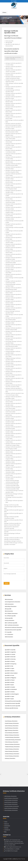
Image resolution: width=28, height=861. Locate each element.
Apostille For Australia (10, 649)
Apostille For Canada (10, 654)
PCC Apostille (8, 632)
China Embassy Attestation (11, 742)
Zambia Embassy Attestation (12, 753)
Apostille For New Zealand (11, 673)
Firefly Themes (21, 859)
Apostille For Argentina (10, 652)
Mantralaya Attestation (10, 606)
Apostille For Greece (10, 661)
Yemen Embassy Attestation (12, 756)
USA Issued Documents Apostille (13, 701)
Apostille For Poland (9, 680)
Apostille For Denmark (10, 656)
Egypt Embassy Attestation (11, 730)
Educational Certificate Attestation (13, 627)
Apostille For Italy (9, 666)
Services (6, 827)
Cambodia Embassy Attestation (13, 739)
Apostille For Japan (9, 668)
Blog (5, 831)
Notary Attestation (9, 620)
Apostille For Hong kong (10, 663)
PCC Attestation (9, 634)
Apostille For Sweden (10, 687)
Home (5, 821)
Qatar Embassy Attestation (11, 725)
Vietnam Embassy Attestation (12, 744)
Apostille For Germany (10, 659)
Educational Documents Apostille (13, 629)
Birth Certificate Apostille (11, 622)
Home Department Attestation (12, 601)
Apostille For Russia (9, 682)
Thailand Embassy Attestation (12, 746)
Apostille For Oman (9, 675)
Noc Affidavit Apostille (10, 615)
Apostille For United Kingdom (12, 694)
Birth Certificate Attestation (12, 625)
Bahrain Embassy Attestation (12, 735)
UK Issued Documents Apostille (12, 703)
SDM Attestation (9, 636)
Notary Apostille (9, 618)
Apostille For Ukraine (10, 691)
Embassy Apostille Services (11, 708)
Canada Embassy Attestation (12, 737)
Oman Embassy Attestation (11, 732)
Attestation (7, 825)
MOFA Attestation (9, 604)
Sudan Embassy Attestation (12, 751)
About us (6, 823)
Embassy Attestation (10, 758)
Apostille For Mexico (9, 670)
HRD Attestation (9, 599)
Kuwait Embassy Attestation (12, 723)
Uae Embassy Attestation (11, 721)
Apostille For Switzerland (11, 689)
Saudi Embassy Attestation (11, 728)
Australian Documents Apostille (12, 705)
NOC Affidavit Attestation (11, 613)
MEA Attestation (9, 611)
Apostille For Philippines (10, 677)
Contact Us (7, 829)
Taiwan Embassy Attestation (12, 749)
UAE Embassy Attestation (10, 796)
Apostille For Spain (9, 684)
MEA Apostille (8, 608)
